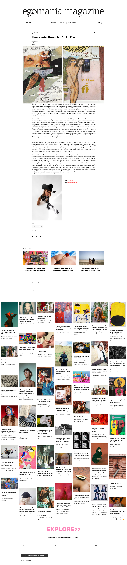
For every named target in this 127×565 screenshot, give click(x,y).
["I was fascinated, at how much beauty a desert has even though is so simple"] (91, 258)
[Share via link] (41, 236)
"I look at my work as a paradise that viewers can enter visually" (35, 269)
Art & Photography (36, 230)
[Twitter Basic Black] (99, 23)
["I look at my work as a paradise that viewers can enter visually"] (35, 258)
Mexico (40, 226)
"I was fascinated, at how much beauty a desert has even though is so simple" (91, 269)
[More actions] (94, 33)
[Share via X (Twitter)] (36, 236)
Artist (34, 226)
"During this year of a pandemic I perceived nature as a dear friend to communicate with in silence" (63, 269)
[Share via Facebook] (32, 236)
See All (102, 248)
